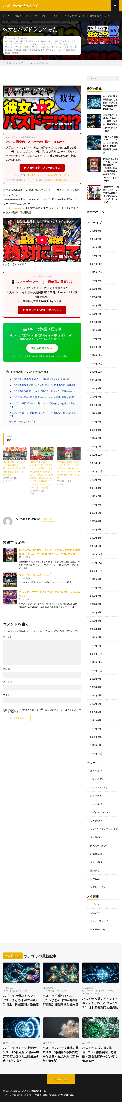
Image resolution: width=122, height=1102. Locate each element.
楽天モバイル (97, 845)
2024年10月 (96, 371)
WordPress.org (97, 929)
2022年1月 (95, 645)
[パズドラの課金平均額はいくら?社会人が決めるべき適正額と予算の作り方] (94, 102)
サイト (6, 695)
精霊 (62, 50)
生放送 (93, 862)
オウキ (93, 770)
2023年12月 (96, 454)
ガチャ (54, 16)
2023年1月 (95, 546)
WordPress (67, 1095)
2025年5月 (95, 313)
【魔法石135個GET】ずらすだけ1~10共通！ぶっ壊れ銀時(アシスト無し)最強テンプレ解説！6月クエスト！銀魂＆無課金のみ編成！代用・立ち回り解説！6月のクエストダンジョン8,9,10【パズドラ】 (41, 475)
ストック (94, 795)
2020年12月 (96, 753)
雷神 (92, 878)
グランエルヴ (63, 44)
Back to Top (61, 1079)
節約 (92, 870)
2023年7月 (95, 496)
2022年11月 (96, 562)
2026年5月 (95, 255)
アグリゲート (19, 44)
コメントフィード (99, 921)
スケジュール (61, 991)
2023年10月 (96, 471)
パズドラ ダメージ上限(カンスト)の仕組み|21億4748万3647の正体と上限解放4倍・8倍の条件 (21, 1054)
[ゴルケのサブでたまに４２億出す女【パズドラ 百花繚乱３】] (10, 597)
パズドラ (25, 38)
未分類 (93, 837)
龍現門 (15, 53)
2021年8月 (95, 687)
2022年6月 (95, 604)
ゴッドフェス (16, 47)
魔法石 (8, 53)
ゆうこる (9, 44)
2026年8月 (95, 230)
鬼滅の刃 (94, 887)
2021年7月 (95, 695)
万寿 (43, 47)
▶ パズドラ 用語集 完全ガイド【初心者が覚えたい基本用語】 (40, 379)
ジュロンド (95, 787)
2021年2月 (95, 736)
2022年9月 (95, 579)
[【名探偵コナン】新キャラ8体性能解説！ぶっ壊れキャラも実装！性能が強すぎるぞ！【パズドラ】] (15, 453)
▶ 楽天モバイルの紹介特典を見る (42, 309)
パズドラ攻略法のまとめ (34, 1091)
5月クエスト (34, 41)
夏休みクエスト (22, 991)
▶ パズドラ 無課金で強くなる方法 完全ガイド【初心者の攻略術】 (43, 385)
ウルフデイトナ (33, 44)
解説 (73, 50)
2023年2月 (95, 537)
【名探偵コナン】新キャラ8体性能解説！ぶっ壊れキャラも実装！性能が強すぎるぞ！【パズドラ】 (15, 468)
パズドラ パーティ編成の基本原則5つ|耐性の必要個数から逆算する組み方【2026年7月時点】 (61, 1054)
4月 (21, 41)
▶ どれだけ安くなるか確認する (42, 167)
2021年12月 (96, 653)
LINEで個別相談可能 (58, 180)
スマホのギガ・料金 (100, 16)
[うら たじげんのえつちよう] (10, 580)
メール (7, 682)
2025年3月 (95, 330)
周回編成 (17, 50)
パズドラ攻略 (39, 16)
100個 (10, 41)
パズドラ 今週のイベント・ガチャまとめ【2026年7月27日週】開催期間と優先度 (100, 1003)
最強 (42, 50)
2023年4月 (95, 521)
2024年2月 (95, 438)
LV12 (56, 41)
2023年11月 (96, 463)
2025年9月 (95, 280)
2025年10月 (96, 272)
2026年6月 (95, 247)
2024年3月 (95, 429)
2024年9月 (95, 380)
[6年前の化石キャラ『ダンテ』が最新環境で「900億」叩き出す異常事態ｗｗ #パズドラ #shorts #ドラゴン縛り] (94, 164)
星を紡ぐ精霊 (33, 50)
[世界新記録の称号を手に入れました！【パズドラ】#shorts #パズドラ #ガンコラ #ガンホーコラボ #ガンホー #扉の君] (68, 453)
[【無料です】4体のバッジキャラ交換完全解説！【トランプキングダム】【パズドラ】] (94, 192)
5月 (25, 41)
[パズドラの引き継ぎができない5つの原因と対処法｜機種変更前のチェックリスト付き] (94, 121)
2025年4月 (95, 322)
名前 (6, 669)
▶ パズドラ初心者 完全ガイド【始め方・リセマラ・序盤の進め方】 (44, 391)
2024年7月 (95, 396)
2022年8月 (95, 587)
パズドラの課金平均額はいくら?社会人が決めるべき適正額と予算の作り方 (110, 102)
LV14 (67, 41)
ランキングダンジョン (74, 16)
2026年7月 (95, 239)
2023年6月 (95, 504)
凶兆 (72, 47)
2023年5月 (95, 512)
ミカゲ (93, 820)
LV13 (61, 41)
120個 (16, 41)
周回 (10, 50)
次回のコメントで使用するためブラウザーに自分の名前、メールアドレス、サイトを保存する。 (42, 711)
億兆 (66, 47)
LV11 (50, 41)
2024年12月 (96, 355)
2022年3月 (95, 629)
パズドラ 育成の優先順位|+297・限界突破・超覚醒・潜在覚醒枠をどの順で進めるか (100, 1054)
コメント (7, 637)
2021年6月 (95, 703)
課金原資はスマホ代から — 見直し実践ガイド (48, 175)
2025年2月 (95, 338)
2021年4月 (95, 720)
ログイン (94, 904)
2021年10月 (96, 670)
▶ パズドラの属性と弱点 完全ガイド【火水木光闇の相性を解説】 (42, 397)
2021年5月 (95, 712)
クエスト (45, 44)
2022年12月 (96, 554)
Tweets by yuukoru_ (14, 207)
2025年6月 (95, 305)
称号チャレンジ (52, 50)
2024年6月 (95, 405)
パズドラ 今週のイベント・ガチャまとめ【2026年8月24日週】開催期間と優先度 (21, 1000)
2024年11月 (96, 363)
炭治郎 (93, 853)
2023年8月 (95, 488)
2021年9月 (95, 678)
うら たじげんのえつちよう (35, 574)
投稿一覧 (47, 519)
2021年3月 (95, 728)
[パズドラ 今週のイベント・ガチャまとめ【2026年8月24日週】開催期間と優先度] (94, 142)
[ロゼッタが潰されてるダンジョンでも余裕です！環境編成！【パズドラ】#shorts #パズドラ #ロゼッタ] (10, 555)
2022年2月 (95, 637)
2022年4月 (95, 620)
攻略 (24, 50)
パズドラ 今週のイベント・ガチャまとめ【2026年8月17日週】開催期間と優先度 (61, 1000)
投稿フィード (97, 912)
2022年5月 (95, 612)
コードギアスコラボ (103, 991)
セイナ (93, 804)
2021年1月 (95, 745)
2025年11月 (96, 263)
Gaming (44, 41)
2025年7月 (95, 297)
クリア (53, 44)
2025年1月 (95, 346)
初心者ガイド (21, 16)
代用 (48, 47)
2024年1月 (95, 446)
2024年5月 (95, 413)
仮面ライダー (57, 47)
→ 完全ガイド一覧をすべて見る (21, 421)
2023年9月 (95, 479)
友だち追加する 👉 (42, 348)
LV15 (73, 41)
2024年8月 (95, 388)
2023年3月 (95, 529)
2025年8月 (95, 288)
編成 (68, 50)
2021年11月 (96, 662)
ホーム (6, 16)
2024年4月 (95, 421)
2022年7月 (95, 595)
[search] (116, 78)
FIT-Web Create (38, 1095)
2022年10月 (96, 571)
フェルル (36, 47)
